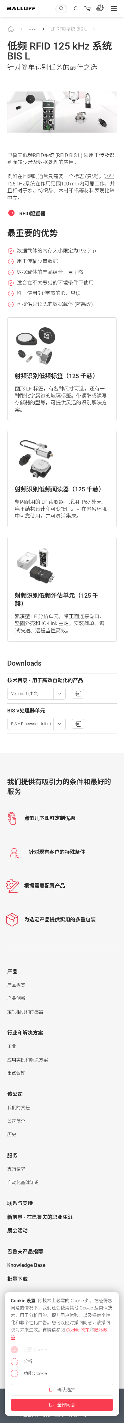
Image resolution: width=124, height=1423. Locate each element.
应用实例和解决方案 (27, 1060)
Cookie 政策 (78, 1330)
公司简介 (16, 1121)
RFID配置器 (31, 213)
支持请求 (16, 1169)
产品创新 (16, 998)
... (32, 26)
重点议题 (16, 1073)
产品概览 (16, 985)
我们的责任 (18, 1107)
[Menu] (114, 8)
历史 (11, 1134)
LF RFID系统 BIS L (69, 29)
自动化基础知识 (23, 1182)
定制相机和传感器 (25, 1012)
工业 (11, 1046)
